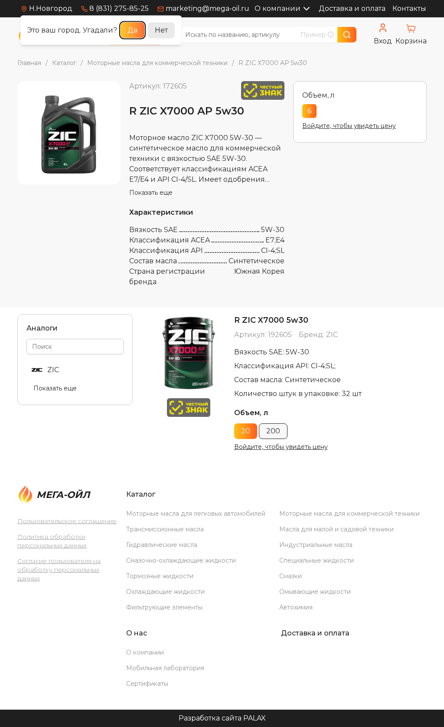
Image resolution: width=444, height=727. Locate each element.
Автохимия (296, 607)
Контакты (409, 8)
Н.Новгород (50, 8)
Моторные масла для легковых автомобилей (195, 513)
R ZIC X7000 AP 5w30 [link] (272, 63)
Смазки (290, 576)
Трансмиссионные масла (165, 529)
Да (132, 30)
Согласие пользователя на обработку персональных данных (59, 569)
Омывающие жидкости (315, 592)
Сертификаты (147, 684)
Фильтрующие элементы (164, 607)
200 (273, 431)
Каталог (64, 63)
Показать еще (151, 192)
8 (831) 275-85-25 (119, 8)
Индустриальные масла (316, 545)
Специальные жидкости (316, 560)
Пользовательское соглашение (67, 521)
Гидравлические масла (161, 545)
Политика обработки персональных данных (52, 541)
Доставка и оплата (352, 8)
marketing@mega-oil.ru (207, 8)
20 (245, 431)
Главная (29, 63)
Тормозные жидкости (159, 576)
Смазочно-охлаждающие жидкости (181, 560)
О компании (277, 8)
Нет (161, 30)
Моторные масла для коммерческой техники (157, 63)
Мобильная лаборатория (165, 668)
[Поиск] (346, 35)
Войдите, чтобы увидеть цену (349, 126)
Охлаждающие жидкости (165, 592)
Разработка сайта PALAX (222, 718)
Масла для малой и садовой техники (336, 529)
